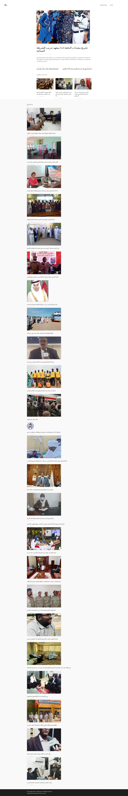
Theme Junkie (42, 793)
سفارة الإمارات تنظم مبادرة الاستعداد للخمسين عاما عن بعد (41, 552)
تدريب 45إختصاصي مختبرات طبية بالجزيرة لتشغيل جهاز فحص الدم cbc (64, 94)
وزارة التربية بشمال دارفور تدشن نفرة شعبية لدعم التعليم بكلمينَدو (43, 248)
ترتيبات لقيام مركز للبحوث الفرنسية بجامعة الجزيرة (39, 782)
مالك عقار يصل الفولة (32, 419)
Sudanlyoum (39, 791)
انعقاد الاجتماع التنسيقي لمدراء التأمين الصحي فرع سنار (40, 362)
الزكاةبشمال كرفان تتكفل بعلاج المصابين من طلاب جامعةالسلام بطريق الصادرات (47, 461)
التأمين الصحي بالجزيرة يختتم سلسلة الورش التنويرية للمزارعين (42, 162)
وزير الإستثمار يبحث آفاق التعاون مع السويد (37, 696)
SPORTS (111, 5)
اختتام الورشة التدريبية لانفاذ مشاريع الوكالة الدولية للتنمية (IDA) (42, 190)
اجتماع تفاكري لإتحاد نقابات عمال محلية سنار (47, 69)
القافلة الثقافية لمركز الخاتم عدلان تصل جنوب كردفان (40, 333)
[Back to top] (126, 794)
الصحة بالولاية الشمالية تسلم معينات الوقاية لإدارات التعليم (41, 133)
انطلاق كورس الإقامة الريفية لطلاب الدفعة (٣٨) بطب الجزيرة (42, 725)
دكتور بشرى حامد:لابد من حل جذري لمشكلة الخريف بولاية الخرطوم (82, 94)
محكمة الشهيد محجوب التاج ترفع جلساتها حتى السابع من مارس (42, 639)
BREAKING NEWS (103, 5)
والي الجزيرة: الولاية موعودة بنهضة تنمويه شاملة (38, 754)
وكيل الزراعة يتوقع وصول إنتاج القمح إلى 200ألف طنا (40, 489)
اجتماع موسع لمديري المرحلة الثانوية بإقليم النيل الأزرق (40, 518)
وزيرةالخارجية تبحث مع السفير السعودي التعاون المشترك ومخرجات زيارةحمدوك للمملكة (49, 667)
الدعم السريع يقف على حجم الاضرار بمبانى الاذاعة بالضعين (77, 69)
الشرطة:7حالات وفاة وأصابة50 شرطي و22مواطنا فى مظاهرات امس (44, 432)
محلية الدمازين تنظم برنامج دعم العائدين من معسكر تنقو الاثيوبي (43, 277)
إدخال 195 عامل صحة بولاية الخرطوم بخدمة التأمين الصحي (41, 390)
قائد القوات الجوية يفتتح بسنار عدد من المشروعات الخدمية (41, 610)
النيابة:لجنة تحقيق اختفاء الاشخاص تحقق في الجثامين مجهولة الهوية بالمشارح (45, 524)
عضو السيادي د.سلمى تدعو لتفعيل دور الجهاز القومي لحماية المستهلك (44, 581)
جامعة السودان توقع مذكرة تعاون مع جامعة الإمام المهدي (41, 219)
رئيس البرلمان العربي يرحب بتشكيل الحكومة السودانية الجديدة (42, 304)
